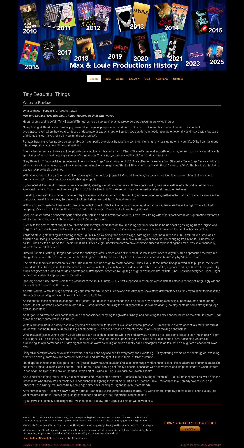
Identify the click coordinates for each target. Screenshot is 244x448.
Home (107, 78)
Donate (94, 78)
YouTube (203, 89)
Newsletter (218, 93)
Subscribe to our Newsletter (36, 437)
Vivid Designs (214, 444)
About (120, 78)
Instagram (211, 93)
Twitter (196, 87)
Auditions (162, 78)
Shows (133, 78)
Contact (178, 78)
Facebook (189, 91)
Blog (147, 78)
